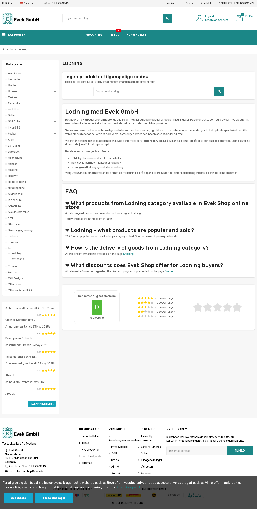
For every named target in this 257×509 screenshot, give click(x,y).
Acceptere (18, 498)
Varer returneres (151, 447)
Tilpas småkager (54, 498)
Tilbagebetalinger (151, 460)
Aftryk (115, 466)
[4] (51, 315)
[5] (54, 315)
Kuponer (146, 473)
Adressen (147, 466)
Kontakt (206, 3)
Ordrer (144, 453)
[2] (45, 315)
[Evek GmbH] (20, 18)
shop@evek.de (34, 471)
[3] (48, 315)
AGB (114, 453)
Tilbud (85, 443)
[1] (43, 315)
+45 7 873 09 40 (56, 3)
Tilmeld (240, 450)
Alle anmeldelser (42, 403)
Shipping (128, 254)
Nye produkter (90, 449)
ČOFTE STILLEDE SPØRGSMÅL (237, 3)
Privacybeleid (119, 447)
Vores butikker (90, 436)
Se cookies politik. (129, 487)
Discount (170, 271)
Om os (189, 3)
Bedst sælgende (91, 456)
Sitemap (87, 463)
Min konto (172, 3)
